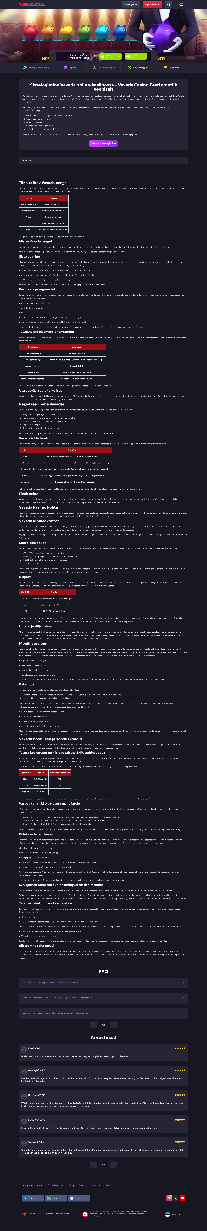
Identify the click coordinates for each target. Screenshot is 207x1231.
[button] (204, 36)
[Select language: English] (183, 4)
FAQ (108, 1185)
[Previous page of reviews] (93, 1165)
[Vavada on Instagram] (169, 1198)
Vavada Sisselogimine (103, 143)
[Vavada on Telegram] (168, 4)
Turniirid (83, 1185)
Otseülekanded (56, 1185)
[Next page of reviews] (113, 1165)
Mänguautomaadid (32, 1185)
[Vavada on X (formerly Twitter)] (175, 1198)
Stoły (71, 1185)
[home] (32, 4)
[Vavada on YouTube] (182, 1198)
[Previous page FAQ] (93, 1025)
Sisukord (96, 1185)
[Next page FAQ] (113, 1025)
